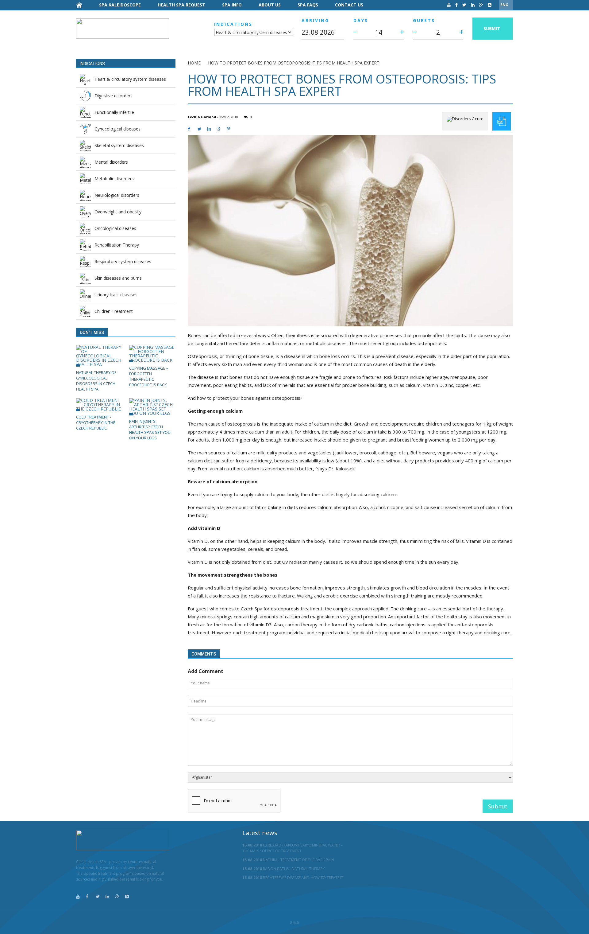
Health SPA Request (181, 5)
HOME (194, 63)
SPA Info (232, 5)
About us (270, 5)
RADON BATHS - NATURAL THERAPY (283, 868)
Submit (491, 28)
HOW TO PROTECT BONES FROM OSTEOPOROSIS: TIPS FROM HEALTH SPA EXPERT (293, 63)
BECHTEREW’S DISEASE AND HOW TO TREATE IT (292, 877)
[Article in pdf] (501, 121)
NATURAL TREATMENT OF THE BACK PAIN (288, 859)
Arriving (315, 20)
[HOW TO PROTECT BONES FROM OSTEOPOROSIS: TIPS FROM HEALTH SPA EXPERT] (350, 230)
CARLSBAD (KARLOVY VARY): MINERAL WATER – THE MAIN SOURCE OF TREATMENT (292, 848)
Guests (424, 20)
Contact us (349, 5)
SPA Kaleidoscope (120, 5)
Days (360, 20)
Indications (233, 24)
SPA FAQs (308, 5)
